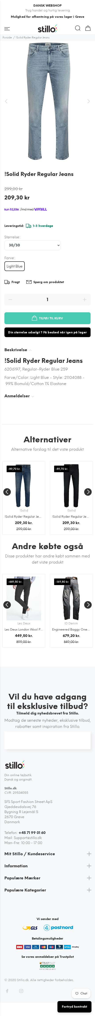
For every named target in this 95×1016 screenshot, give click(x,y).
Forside (7, 37)
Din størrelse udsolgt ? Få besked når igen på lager (47, 332)
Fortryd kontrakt (74, 1007)
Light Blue (15, 266)
